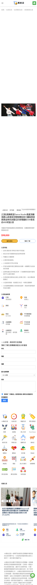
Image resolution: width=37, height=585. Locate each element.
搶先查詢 (9, 241)
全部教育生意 (18, 10)
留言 (2, 379)
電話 (2, 356)
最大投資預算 (5, 371)
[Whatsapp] (32, 575)
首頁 (2, 10)
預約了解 (27, 241)
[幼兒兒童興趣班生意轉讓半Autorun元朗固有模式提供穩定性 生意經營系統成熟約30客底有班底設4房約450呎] (16, 497)
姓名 (2, 348)
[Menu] (2, 3)
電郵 (2, 364)
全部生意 (9, 10)
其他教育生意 (28, 10)
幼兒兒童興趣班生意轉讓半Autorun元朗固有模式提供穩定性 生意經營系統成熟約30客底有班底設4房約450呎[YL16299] (15, 512)
